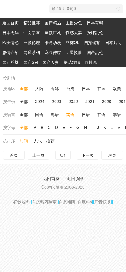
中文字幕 (31, 32)
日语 (86, 114)
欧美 (117, 88)
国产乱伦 (95, 52)
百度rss (85, 201)
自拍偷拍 (92, 42)
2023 (56, 101)
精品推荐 (31, 22)
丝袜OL (72, 42)
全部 (24, 88)
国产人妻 (50, 62)
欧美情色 (10, 42)
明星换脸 (74, 52)
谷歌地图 (21, 201)
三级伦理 (31, 42)
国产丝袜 (10, 62)
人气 (38, 141)
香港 (55, 88)
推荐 (50, 141)
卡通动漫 (53, 42)
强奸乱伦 (95, 32)
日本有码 (95, 22)
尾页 (112, 155)
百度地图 (67, 201)
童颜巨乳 (53, 32)
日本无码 (10, 32)
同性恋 (91, 62)
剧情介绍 (10, 52)
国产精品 (53, 22)
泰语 (117, 114)
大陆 (39, 88)
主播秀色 (74, 22)
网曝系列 (31, 52)
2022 (73, 101)
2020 (106, 101)
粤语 (55, 114)
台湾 (70, 88)
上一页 (38, 155)
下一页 (87, 155)
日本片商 (113, 42)
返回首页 (10, 22)
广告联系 (102, 201)
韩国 (101, 88)
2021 (90, 101)
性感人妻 (74, 32)
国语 (39, 114)
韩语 (101, 114)
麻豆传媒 (53, 52)
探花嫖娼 (72, 62)
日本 (86, 88)
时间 (24, 141)
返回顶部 (75, 178)
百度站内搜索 (44, 201)
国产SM (30, 62)
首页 (14, 155)
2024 (40, 101)
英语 (70, 114)
